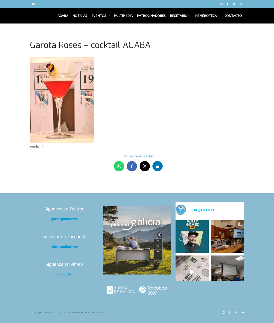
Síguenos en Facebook (64, 237)
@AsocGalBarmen (64, 219)
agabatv (64, 274)
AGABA (63, 16)
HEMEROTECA (206, 16)
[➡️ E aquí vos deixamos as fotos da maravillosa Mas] (227, 272)
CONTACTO (233, 16)
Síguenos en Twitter (64, 209)
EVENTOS (98, 16)
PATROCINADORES (151, 16)
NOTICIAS (80, 16)
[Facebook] (227, 4)
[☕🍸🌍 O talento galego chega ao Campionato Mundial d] (192, 236)
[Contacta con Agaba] (33, 4)
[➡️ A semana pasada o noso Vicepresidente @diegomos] (227, 236)
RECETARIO (179, 16)
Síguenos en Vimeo (64, 264)
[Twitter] (241, 4)
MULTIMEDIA (123, 16)
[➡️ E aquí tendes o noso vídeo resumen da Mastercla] (192, 272)
